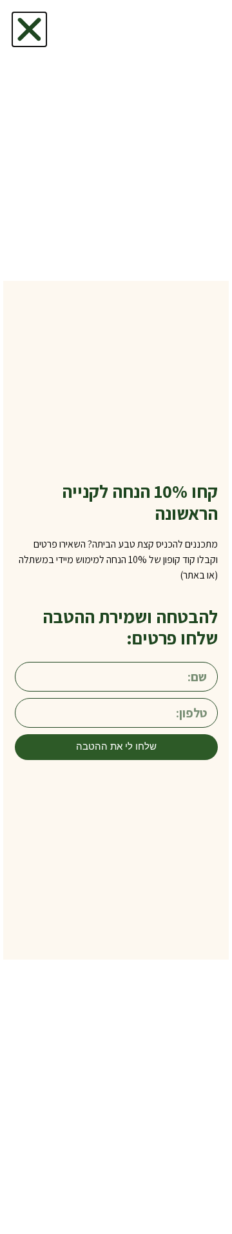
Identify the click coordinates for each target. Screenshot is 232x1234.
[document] (116, 617)
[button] (29, 29)
